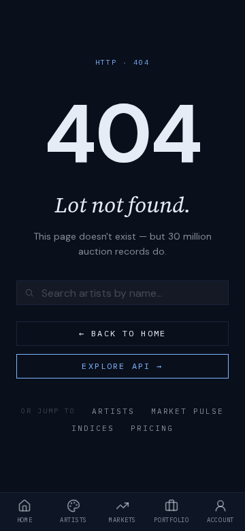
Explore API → (122, 366)
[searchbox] (122, 292)
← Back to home (122, 333)
